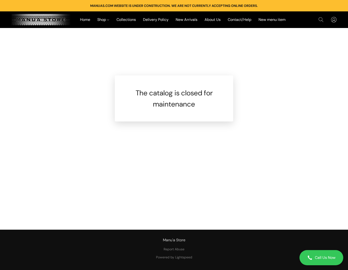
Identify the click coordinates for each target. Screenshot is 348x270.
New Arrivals (186, 19)
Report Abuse (174, 249)
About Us (213, 19)
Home (85, 19)
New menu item (272, 19)
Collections (126, 19)
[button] (321, 257)
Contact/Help (239, 19)
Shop (102, 19)
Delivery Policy (156, 19)
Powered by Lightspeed (174, 257)
